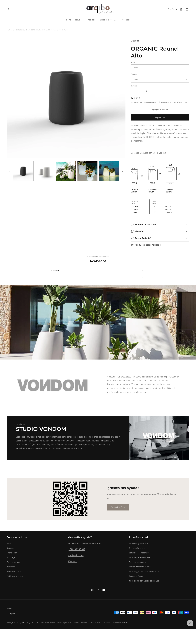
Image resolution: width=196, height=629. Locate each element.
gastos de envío (155, 102)
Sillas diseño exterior (137, 548)
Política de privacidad (64, 623)
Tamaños (134, 74)
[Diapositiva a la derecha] (122, 171)
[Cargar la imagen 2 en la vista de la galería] (45, 171)
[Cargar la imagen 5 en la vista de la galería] (109, 171)
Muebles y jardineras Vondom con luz (144, 571)
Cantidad (134, 86)
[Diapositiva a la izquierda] (10, 171)
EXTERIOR (11, 30)
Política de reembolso (15, 576)
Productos (20, 30)
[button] (10, 9)
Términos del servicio (80, 623)
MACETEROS (30, 30)
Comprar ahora (160, 117)
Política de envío (95, 623)
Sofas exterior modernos (139, 553)
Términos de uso (13, 562)
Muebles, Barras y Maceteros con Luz (144, 581)
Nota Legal (11, 557)
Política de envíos (14, 571)
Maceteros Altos (43, 30)
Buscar (9, 543)
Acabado (134, 62)
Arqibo (14, 623)
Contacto (10, 548)
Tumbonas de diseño (137, 562)
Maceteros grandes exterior (140, 543)
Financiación (12, 553)
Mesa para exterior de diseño (140, 557)
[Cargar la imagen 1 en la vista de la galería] (23, 171)
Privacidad (11, 567)
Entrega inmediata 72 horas (140, 567)
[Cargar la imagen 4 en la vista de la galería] (87, 171)
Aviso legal (106, 623)
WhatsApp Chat (118, 507)
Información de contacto (119, 623)
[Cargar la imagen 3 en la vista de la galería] (66, 171)
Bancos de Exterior (136, 576)
